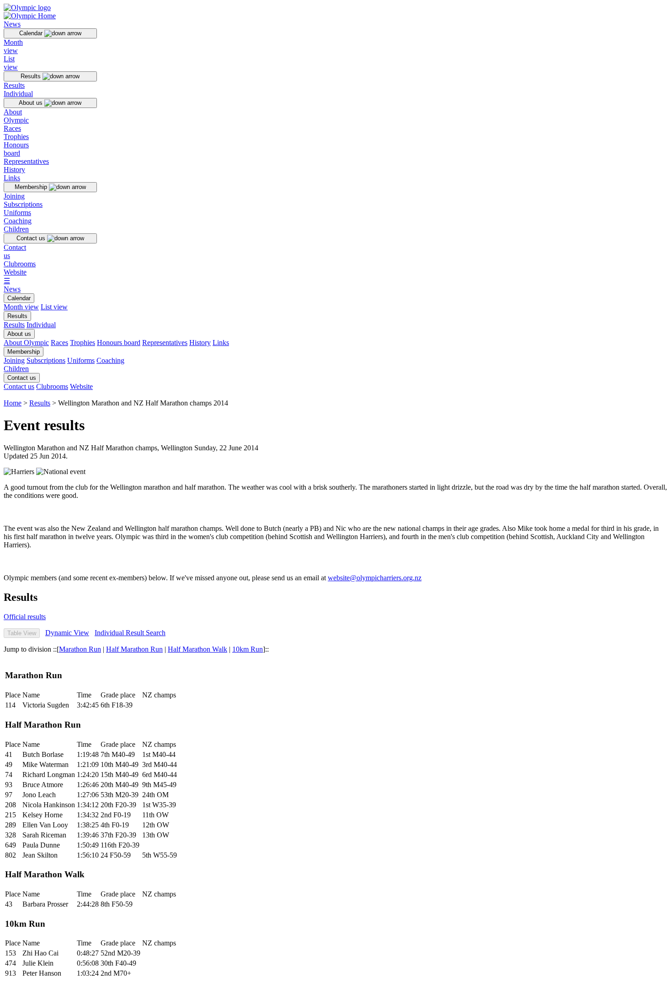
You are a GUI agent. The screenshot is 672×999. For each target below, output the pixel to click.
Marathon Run (80, 649)
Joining (14, 196)
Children (16, 229)
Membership (32, 187)
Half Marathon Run (134, 649)
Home (12, 403)
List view (11, 63)
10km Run (247, 649)
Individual (18, 93)
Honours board (16, 149)
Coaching (18, 221)
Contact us (31, 238)
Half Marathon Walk (197, 649)
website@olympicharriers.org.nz (374, 578)
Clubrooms (20, 264)
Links (12, 178)
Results (32, 76)
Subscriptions (23, 204)
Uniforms (17, 212)
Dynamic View (67, 633)
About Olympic (16, 116)
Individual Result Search (130, 633)
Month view (13, 46)
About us (31, 102)
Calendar (31, 33)
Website (15, 272)
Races (12, 128)
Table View (21, 633)
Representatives (26, 161)
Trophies (16, 136)
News (12, 24)
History (14, 169)
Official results (25, 617)
